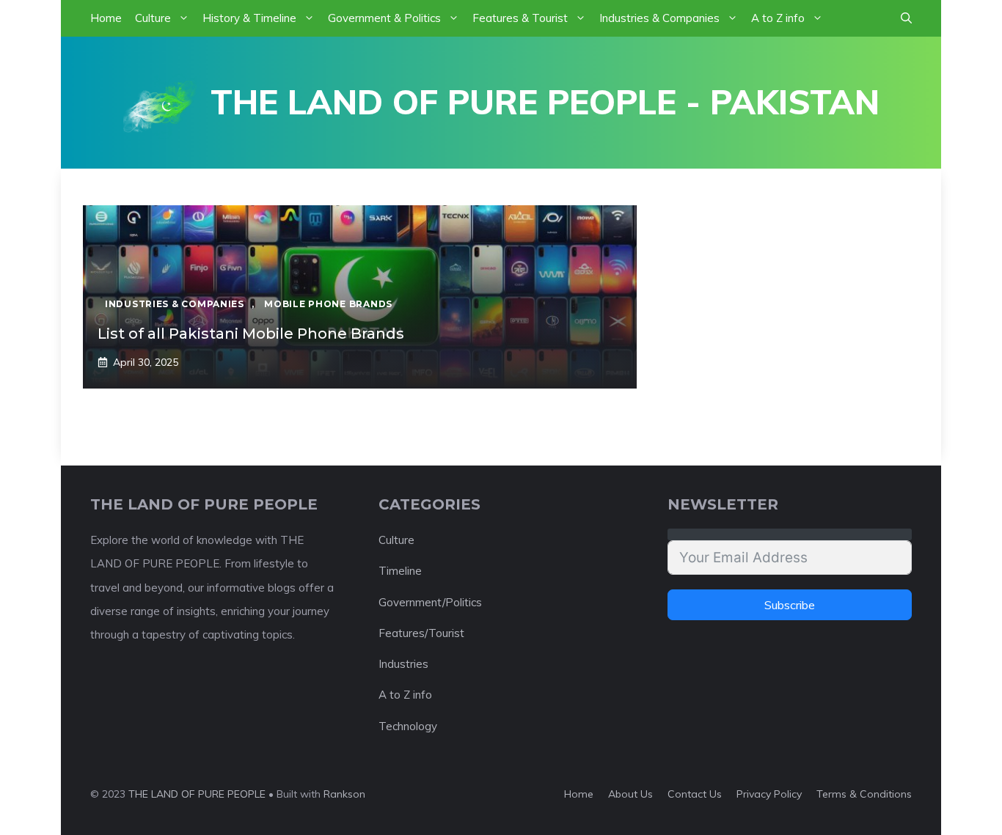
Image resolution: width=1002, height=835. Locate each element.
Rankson (344, 794)
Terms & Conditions (864, 794)
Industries (403, 664)
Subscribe (789, 604)
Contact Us (695, 794)
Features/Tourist (421, 633)
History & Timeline (249, 18)
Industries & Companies (659, 18)
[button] (906, 18)
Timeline (400, 571)
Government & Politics (384, 18)
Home (106, 18)
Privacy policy (769, 794)
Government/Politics (430, 602)
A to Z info (778, 18)
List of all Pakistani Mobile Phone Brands (251, 333)
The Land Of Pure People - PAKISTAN (545, 102)
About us (630, 794)
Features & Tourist (520, 18)
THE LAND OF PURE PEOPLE (197, 794)
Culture (153, 18)
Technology (408, 726)
